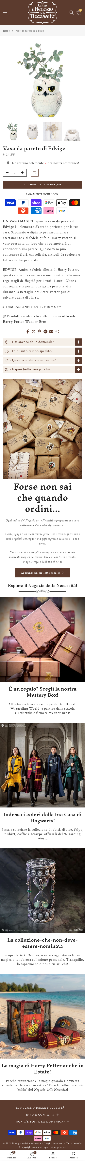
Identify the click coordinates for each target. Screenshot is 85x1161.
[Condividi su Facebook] (28, 331)
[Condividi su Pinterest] (40, 331)
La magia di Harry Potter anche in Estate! (43, 1068)
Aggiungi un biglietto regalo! (40, 573)
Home (6, 31)
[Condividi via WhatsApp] (57, 331)
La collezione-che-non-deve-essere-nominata (42, 943)
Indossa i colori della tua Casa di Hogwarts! (42, 817)
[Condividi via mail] (51, 331)
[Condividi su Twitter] (34, 331)
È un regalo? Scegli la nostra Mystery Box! (42, 691)
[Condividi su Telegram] (45, 331)
